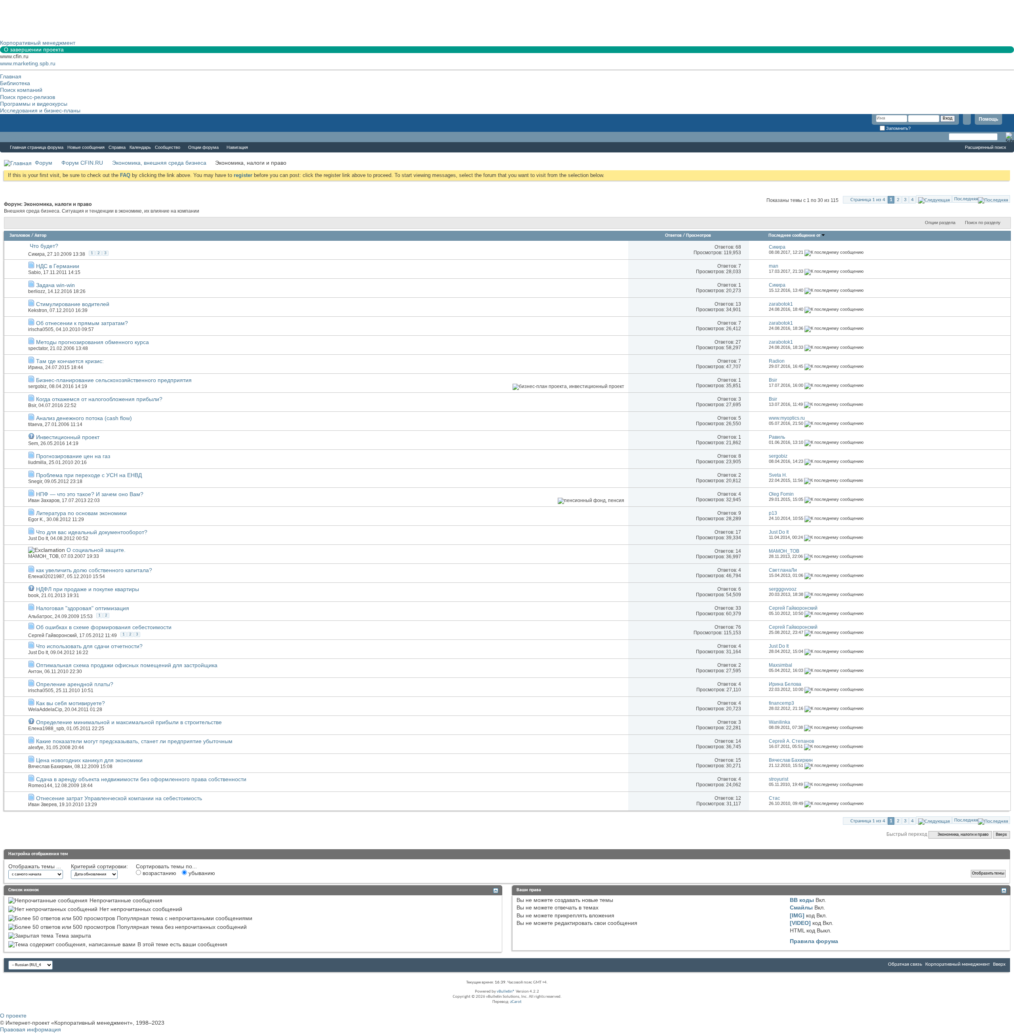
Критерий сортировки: (99, 866)
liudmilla (37, 462)
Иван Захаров (43, 500)
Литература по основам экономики (81, 513)
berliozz (36, 291)
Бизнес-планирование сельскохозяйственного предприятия (114, 380)
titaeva (35, 424)
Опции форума (203, 147)
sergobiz (37, 386)
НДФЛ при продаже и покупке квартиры (87, 589)
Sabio (34, 272)
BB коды (802, 900)
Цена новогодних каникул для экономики (89, 760)
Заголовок (20, 235)
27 (738, 342)
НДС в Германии (57, 266)
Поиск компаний (21, 90)
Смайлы (801, 907)
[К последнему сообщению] (833, 252)
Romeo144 (40, 785)
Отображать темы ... (34, 866)
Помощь (988, 119)
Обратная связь (905, 964)
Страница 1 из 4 (867, 199)
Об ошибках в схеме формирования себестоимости (104, 627)
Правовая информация (30, 1029)
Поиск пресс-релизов (27, 97)
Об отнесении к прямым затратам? (82, 323)
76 (738, 627)
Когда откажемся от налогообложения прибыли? (99, 399)
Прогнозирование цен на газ (73, 456)
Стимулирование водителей (72, 304)
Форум (16, 137)
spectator (38, 348)
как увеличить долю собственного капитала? (94, 570)
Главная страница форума (36, 147)
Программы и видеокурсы (33, 104)
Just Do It (38, 538)
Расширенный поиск (985, 147)
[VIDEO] (800, 923)
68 (738, 247)
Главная (10, 76)
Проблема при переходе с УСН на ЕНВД (89, 475)
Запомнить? (898, 128)
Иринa (35, 367)
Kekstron (37, 310)
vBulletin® (506, 991)
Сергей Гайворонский (52, 635)
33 (738, 608)
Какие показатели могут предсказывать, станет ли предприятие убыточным (134, 741)
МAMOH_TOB (43, 556)
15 (738, 760)
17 (738, 532)
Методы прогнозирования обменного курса (92, 342)
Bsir (32, 405)
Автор (40, 235)
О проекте (13, 1015)
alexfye (36, 747)
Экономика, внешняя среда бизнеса (159, 163)
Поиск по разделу (983, 222)
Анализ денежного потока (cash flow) (84, 418)
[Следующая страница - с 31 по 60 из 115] (934, 199)
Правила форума (814, 941)
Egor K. (36, 519)
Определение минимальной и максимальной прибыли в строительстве (129, 722)
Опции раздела (940, 222)
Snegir (35, 481)
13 (738, 304)
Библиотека (15, 83)
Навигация (237, 147)
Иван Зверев (42, 804)
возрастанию (158, 873)
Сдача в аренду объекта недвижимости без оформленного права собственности (141, 779)
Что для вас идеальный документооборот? (91, 532)
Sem (33, 443)
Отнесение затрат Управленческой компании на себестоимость (119, 798)
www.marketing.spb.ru (27, 63)
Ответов (673, 235)
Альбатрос (40, 616)
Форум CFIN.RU (82, 163)
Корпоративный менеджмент (957, 964)
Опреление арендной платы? (74, 684)
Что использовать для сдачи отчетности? (89, 646)
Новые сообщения (86, 147)
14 (738, 551)
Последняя (966, 199)
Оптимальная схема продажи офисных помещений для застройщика (126, 665)
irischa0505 (40, 329)
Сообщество (167, 147)
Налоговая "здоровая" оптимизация (82, 608)
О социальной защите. (96, 550)
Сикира (36, 254)
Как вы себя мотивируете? (70, 703)
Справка (117, 147)
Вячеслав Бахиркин (50, 766)
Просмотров (698, 235)
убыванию (201, 873)
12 (738, 798)
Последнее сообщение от (794, 235)
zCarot (516, 1002)
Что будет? (44, 246)
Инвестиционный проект (67, 437)
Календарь (140, 147)
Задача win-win (55, 285)
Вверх (1001, 835)
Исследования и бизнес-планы (40, 110)
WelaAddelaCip (45, 709)
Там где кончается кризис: (70, 361)
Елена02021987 (46, 576)
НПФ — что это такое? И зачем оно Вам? (89, 494)
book (33, 595)
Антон (35, 671)
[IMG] (797, 915)
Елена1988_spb (46, 728)
